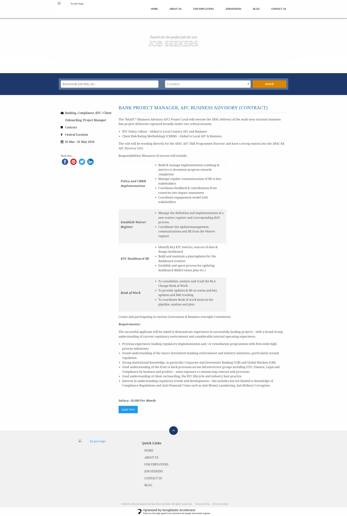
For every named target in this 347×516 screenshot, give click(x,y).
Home (154, 9)
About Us (176, 9)
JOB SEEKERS (153, 471)
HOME (148, 450)
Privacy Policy (220, 504)
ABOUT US (151, 457)
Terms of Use (202, 504)
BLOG (148, 485)
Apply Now (128, 409)
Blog (256, 9)
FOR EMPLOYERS (156, 464)
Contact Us (278, 9)
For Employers (203, 9)
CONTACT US (153, 478)
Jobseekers (233, 9)
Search (269, 84)
